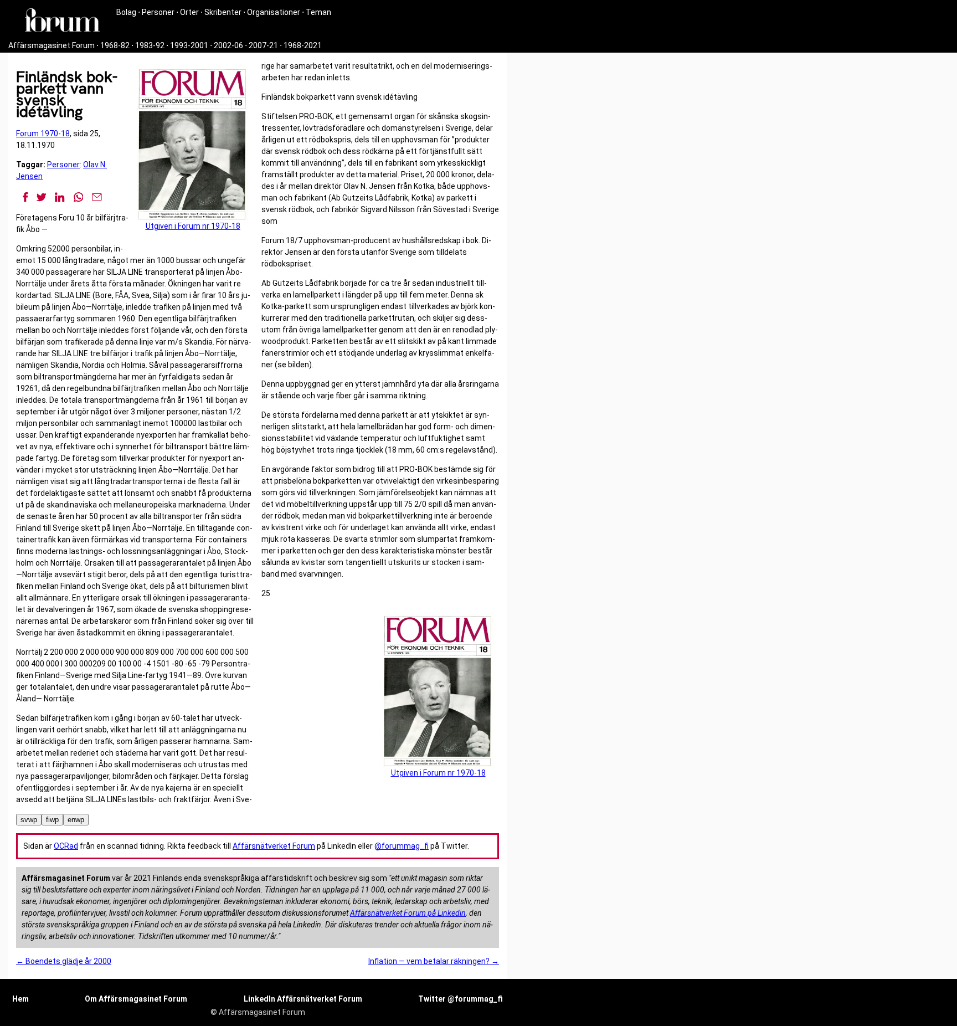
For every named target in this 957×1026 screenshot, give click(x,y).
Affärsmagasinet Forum (51, 45)
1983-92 (149, 45)
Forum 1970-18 (43, 133)
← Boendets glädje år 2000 (63, 961)
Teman (318, 12)
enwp (76, 819)
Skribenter (222, 12)
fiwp (52, 819)
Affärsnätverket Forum (274, 846)
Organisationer (273, 12)
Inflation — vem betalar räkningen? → (433, 961)
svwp (28, 819)
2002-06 (228, 45)
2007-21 (263, 45)
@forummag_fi (401, 846)
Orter (189, 12)
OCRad (66, 846)
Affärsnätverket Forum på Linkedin (408, 913)
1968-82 (115, 45)
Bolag (126, 12)
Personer (158, 12)
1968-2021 (303, 45)
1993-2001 (189, 45)
